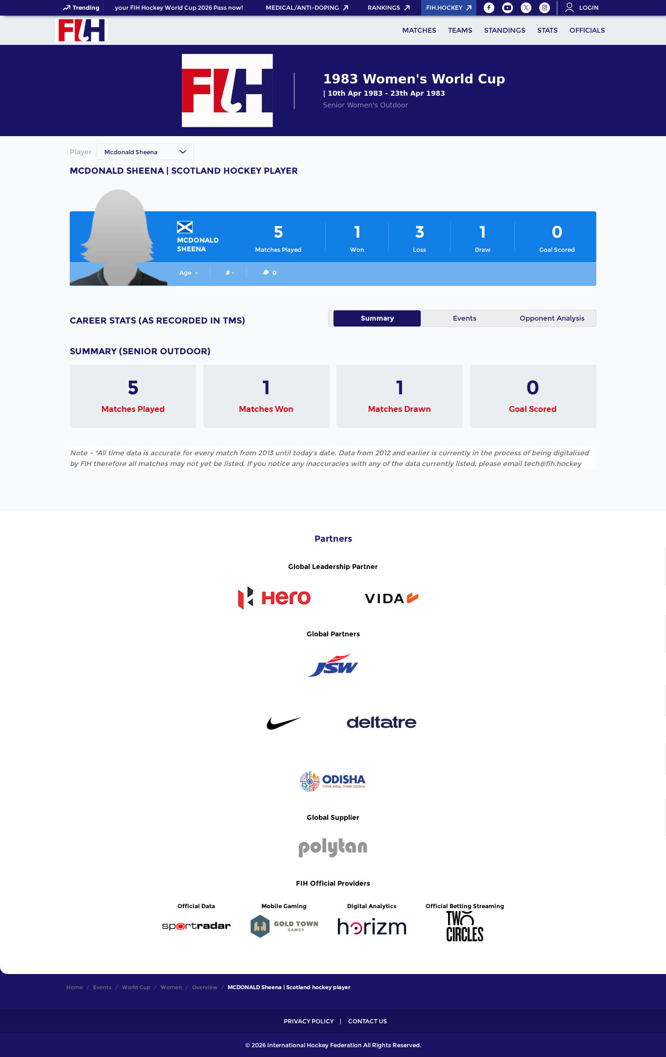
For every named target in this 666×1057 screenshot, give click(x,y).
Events (464, 318)
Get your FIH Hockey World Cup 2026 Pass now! (169, 8)
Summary (377, 318)
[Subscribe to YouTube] (507, 7)
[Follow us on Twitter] (526, 7)
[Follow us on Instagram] (544, 7)
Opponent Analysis (552, 318)
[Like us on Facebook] (489, 7)
